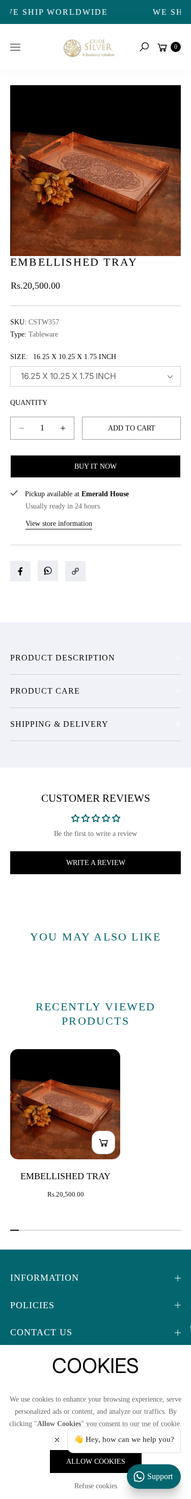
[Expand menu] (15, 47)
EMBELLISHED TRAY (65, 1176)
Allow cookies (95, 1461)
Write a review (95, 863)
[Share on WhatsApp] (48, 571)
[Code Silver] (88, 46)
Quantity (28, 402)
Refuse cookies (95, 1486)
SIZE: (63, 357)
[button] (144, 47)
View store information (58, 523)
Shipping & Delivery (59, 724)
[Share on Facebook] (20, 571)
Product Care (45, 691)
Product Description (62, 657)
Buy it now (95, 466)
